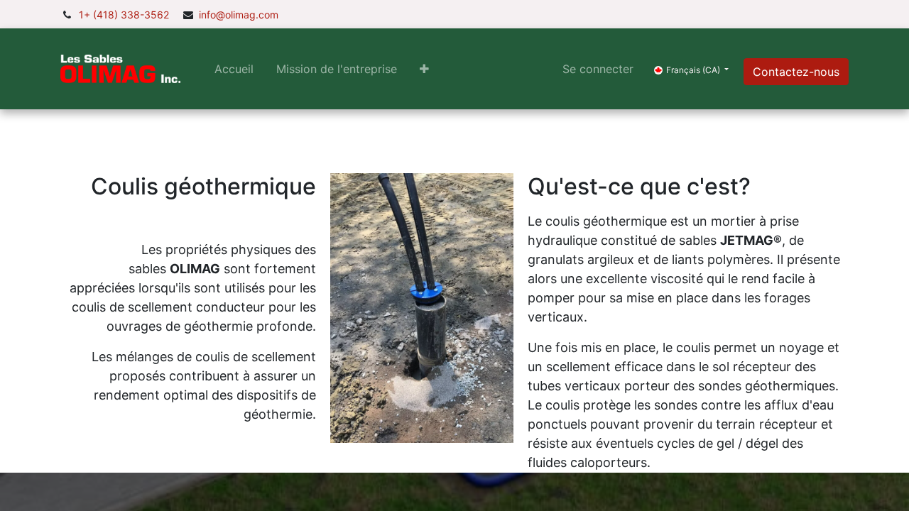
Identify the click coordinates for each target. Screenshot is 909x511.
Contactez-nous (796, 72)
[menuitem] (234, 69)
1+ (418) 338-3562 (124, 15)
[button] (424, 69)
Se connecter (597, 69)
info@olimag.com (238, 15)
